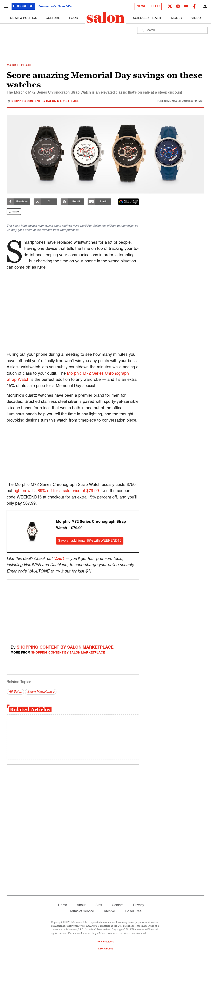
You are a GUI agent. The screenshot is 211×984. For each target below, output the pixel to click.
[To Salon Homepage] (105, 17)
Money (177, 18)
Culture (53, 18)
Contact (117, 905)
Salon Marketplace (40, 691)
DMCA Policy (105, 949)
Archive (109, 911)
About (81, 905)
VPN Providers (105, 942)
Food (73, 18)
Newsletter (148, 6)
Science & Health (147, 18)
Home (62, 905)
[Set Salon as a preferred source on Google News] (128, 201)
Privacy (138, 905)
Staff (98, 905)
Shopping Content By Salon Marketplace (45, 101)
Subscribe (23, 6)
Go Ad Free (133, 911)
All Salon (15, 691)
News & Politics (23, 18)
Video (196, 18)
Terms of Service (82, 911)
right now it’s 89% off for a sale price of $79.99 (56, 491)
